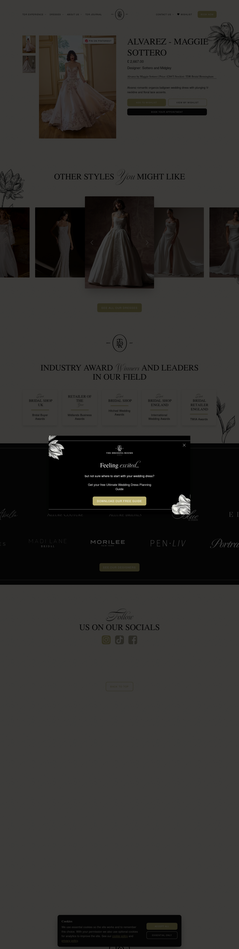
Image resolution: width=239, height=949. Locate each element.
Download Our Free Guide (119, 501)
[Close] (184, 445)
